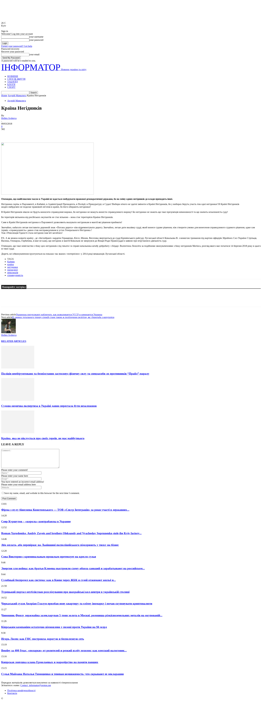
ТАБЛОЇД (12, 81)
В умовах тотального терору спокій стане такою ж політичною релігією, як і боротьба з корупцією (63, 317)
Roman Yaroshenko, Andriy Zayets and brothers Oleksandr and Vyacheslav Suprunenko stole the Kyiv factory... (71, 533)
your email (34, 54)
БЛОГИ (11, 84)
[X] (17, 134)
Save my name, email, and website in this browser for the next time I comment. (42, 493)
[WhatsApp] (39, 134)
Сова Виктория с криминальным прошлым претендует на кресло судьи (48, 556)
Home (4, 95)
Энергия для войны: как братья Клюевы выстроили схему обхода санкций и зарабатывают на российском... (73, 568)
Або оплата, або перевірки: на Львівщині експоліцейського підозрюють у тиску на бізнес (60, 545)
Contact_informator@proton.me (35, 685)
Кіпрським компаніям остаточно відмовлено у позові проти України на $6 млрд (54, 627)
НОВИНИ (12, 76)
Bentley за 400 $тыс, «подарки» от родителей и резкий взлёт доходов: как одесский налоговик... (64, 650)
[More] (50, 134)
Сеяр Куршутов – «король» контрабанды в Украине (36, 521)
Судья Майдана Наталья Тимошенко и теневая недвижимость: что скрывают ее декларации (62, 674)
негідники (12, 267)
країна (10, 264)
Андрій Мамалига (17, 95)
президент (12, 270)
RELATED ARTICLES (13, 341)
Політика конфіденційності (21, 690)
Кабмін (11, 261)
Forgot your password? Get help (16, 46)
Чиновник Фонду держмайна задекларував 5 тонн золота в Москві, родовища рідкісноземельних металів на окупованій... (81, 615)
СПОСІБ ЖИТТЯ (16, 79)
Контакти (12, 693)
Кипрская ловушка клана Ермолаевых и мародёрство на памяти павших (49, 662)
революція (12, 272)
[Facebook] (6, 134)
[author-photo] (8, 332)
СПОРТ (11, 87)
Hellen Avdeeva (9, 118)
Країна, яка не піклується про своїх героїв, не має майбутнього (42, 438)
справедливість (15, 275)
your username (36, 36)
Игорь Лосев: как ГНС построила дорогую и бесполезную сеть (42, 638)
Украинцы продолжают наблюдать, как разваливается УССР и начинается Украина (59, 314)
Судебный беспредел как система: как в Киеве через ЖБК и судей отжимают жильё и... (58, 580)
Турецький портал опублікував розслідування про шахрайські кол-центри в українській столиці (65, 591)
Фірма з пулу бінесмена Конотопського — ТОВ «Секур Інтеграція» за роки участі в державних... (65, 509)
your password (36, 40)
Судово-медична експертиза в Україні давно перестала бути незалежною (49, 405)
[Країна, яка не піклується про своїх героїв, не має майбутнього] (17, 432)
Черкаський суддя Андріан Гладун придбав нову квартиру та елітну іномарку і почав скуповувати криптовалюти (76, 603)
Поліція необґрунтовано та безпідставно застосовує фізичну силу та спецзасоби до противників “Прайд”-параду (75, 373)
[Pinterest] (28, 134)
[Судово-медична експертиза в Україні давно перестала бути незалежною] (17, 400)
